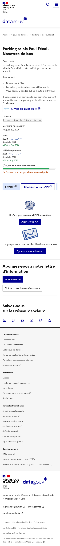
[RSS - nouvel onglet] (49, 320)
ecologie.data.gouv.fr (12, 426)
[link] (30, 222)
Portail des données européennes (18, 360)
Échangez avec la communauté (17, 393)
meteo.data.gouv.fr (11, 416)
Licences (6, 522)
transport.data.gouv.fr (13, 421)
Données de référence (13, 344)
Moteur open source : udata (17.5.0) (19, 459)
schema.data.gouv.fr (12, 365)
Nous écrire (8, 388)
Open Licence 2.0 (34, 541)
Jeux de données (20, 34)
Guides (6, 377)
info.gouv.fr (34, 506)
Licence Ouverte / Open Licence (22, 120)
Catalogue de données (13, 349)
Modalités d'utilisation (22, 522)
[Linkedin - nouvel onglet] (4, 320)
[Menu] (56, 4)
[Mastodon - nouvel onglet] (13, 320)
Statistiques (8, 398)
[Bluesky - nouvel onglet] (22, 320)
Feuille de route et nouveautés (16, 383)
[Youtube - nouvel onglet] (31, 320)
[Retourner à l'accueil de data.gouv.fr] (15, 21)
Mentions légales (25, 528)
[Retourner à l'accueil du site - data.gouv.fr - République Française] (35, 482)
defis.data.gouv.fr (11, 431)
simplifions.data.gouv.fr (13, 411)
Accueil (6, 34)
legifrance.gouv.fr (12, 506)
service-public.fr (11, 513)
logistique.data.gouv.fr (13, 441)
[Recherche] (48, 4)
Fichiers (11, 187)
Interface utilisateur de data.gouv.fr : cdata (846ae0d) (27, 464)
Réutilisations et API (38, 187)
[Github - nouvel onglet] (40, 320)
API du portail (9, 454)
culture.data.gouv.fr (12, 436)
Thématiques (9, 339)
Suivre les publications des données (19, 355)
